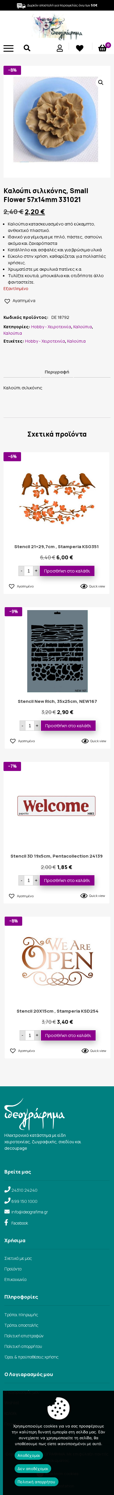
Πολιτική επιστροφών (24, 1336)
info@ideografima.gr (29, 1212)
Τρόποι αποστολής (21, 1325)
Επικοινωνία (15, 1279)
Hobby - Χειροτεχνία (51, 326)
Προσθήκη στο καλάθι (67, 571)
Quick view (97, 586)
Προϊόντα (13, 1269)
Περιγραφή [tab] (57, 372)
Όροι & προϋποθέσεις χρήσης (31, 1357)
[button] (101, 82)
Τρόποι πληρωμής (21, 1314)
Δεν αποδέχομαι (33, 1468)
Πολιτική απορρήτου (23, 1346)
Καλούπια (82, 326)
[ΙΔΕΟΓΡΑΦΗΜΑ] (57, 38)
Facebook (19, 1223)
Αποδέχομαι (29, 1455)
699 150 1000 (24, 1201)
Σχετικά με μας (18, 1258)
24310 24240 (24, 1190)
